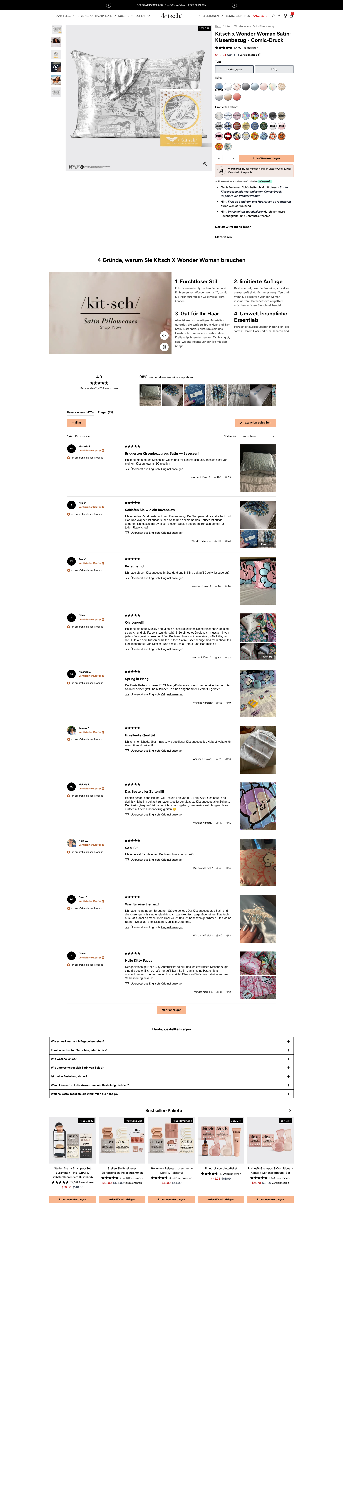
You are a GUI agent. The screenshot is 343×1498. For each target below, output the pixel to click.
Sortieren (230, 436)
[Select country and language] (285, 16)
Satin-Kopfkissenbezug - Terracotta (237, 97)
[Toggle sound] (164, 335)
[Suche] (273, 16)
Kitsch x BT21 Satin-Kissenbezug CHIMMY (255, 136)
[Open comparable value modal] (259, 55)
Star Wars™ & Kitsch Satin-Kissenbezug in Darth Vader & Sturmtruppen (219, 126)
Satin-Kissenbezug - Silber (219, 97)
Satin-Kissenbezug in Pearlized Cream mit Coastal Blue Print (219, 116)
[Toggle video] (164, 347)
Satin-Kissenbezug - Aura (273, 86)
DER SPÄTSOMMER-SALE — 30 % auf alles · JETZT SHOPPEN (171, 5)
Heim (218, 26)
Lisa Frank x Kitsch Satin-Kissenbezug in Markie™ (246, 116)
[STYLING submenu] (91, 16)
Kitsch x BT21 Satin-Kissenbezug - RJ (273, 136)
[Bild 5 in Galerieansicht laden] (56, 80)
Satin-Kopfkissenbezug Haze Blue (255, 86)
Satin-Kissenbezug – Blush (264, 86)
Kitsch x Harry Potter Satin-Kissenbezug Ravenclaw (255, 126)
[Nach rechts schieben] (234, 5)
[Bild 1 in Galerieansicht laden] (56, 29)
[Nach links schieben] (108, 5)
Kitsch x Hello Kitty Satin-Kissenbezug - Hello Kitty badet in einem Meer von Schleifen (228, 136)
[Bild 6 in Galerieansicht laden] (56, 92)
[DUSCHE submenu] (132, 16)
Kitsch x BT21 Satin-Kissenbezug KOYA (264, 136)
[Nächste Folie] (273, 395)
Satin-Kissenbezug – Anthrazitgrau (246, 86)
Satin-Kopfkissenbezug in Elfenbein (228, 86)
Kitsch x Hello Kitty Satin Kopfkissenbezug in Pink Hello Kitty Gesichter (219, 136)
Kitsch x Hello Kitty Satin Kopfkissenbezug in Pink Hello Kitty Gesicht (281, 126)
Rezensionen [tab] (80, 413)
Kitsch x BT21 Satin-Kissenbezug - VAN (228, 146)
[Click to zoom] (205, 164)
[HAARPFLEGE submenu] (74, 16)
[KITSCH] (171, 16)
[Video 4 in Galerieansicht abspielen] (56, 67)
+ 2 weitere (265, 544)
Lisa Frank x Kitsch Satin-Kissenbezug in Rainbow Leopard (255, 116)
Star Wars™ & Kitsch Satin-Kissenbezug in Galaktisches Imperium (273, 116)
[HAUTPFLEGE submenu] (115, 16)
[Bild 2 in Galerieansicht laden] (56, 42)
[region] (171, 5)
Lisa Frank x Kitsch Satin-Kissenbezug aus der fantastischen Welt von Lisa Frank (264, 116)
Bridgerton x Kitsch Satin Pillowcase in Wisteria (237, 116)
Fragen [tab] (105, 413)
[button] (236, 48)
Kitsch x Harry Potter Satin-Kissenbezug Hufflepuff (246, 126)
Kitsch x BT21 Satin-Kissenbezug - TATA (219, 146)
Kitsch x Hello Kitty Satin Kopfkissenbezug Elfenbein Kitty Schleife (273, 126)
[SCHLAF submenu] (148, 16)
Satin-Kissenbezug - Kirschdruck (237, 86)
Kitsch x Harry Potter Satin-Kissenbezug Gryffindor (237, 126)
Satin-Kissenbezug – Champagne (228, 97)
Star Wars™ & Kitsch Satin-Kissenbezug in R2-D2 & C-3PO (228, 126)
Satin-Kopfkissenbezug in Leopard (281, 86)
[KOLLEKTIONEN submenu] (222, 16)
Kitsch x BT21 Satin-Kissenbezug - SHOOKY (281, 136)
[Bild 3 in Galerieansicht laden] (56, 55)
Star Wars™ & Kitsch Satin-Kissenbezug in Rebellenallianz (281, 116)
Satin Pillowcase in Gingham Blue (219, 86)
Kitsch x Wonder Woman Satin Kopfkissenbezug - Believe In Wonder (237, 136)
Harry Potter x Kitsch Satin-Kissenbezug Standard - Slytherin (264, 126)
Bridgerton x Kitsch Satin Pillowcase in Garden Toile (228, 116)
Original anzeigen (172, 469)
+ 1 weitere (265, 656)
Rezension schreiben (259, 424)
